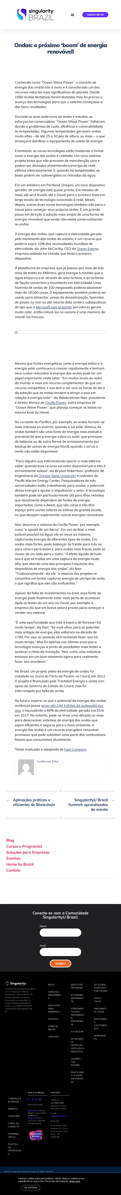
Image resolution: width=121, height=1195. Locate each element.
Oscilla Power (55, 402)
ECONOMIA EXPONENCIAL (77, 998)
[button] (72, 14)
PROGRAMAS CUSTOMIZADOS (100, 1024)
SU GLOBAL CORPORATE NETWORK (100, 987)
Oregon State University (57, 476)
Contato (13, 870)
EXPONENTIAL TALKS (100, 1010)
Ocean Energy (88, 249)
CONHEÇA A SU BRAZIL (14, 1100)
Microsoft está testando (54, 307)
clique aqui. (75, 1181)
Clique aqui (32, 1118)
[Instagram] (28, 1099)
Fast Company (75, 749)
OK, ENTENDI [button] (30, 1187)
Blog (10, 840)
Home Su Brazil (20, 864)
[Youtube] (40, 1099)
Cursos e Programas (24, 846)
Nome (43, 926)
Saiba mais (33, 1110)
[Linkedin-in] (36, 1099)
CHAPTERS (14, 1116)
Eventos (13, 858)
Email (43, 945)
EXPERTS (12, 1108)
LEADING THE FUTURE (76, 1061)
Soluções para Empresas (27, 852)
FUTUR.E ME (77, 1031)
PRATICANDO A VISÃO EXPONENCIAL (77, 1077)
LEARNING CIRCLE (13, 1135)
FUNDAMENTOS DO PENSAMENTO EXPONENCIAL (77, 1016)
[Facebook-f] (32, 1099)
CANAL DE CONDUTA (13, 1125)
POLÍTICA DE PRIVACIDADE (14, 1149)
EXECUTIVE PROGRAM (77, 986)
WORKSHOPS (100, 1037)
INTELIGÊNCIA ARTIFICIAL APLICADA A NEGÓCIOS (77, 1045)
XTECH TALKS (97, 1000)
